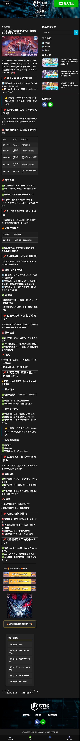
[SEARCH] (76, 32)
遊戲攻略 (43, 15)
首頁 (36, 15)
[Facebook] (44, 104)
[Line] (50, 104)
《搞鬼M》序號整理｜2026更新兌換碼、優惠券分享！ (69, 85)
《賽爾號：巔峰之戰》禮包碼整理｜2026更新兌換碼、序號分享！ (69, 73)
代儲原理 (48, 43)
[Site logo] (40, 3)
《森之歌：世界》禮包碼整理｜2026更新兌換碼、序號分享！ (69, 61)
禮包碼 (47, 50)
